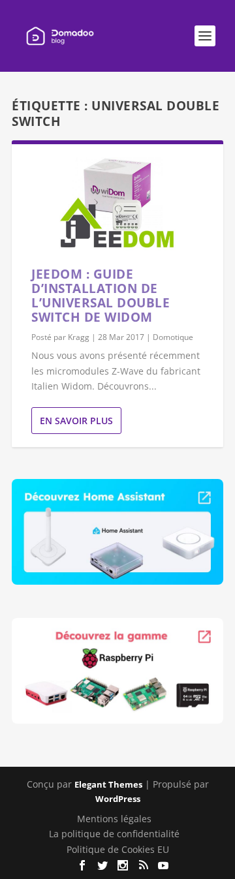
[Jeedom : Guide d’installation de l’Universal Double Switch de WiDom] (117, 205)
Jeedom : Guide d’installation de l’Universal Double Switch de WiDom (100, 295)
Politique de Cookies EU (118, 849)
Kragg (78, 337)
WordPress (117, 799)
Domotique (173, 337)
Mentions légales (114, 818)
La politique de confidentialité (114, 833)
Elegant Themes (108, 784)
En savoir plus (76, 420)
